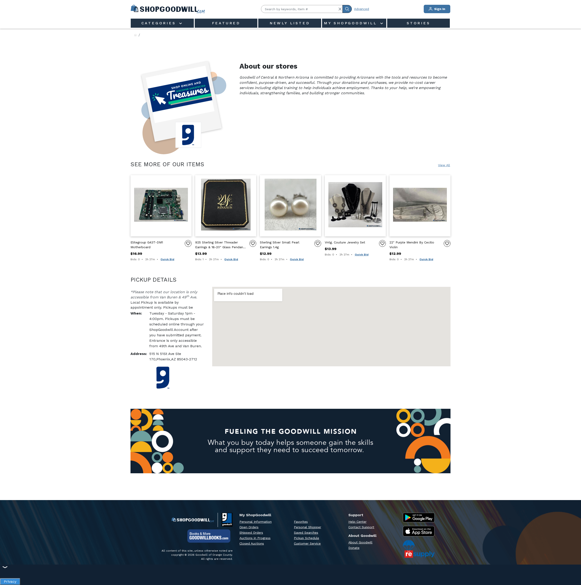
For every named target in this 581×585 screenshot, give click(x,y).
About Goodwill (360, 542)
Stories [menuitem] (418, 23)
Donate (353, 548)
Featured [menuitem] (226, 23)
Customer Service (307, 543)
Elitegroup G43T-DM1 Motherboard (146, 244)
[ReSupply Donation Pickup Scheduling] (419, 549)
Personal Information (255, 521)
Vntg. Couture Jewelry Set (345, 242)
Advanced (361, 9)
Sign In (439, 9)
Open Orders (248, 527)
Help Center (357, 521)
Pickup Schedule (306, 538)
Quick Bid (167, 259)
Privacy (10, 580)
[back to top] (572, 565)
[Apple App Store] (419, 531)
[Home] (135, 35)
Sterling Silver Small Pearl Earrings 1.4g (279, 244)
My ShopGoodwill (351, 23)
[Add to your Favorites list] (188, 243)
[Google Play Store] (419, 517)
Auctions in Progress (255, 538)
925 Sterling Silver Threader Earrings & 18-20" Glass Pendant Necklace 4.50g (219, 245)
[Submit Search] (347, 9)
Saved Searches (306, 532)
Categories (159, 23)
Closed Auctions (251, 543)
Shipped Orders (251, 532)
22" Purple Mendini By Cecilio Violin (411, 244)
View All (444, 165)
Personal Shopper (307, 527)
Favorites (301, 521)
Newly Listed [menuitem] (290, 23)
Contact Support (361, 527)
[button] (340, 9)
